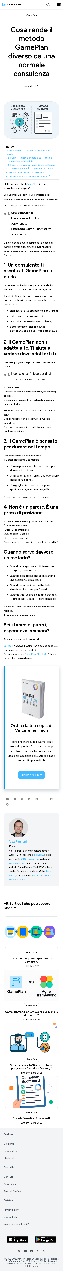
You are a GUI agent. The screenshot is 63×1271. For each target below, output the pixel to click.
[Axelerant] (12, 4)
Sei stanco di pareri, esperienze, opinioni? (29, 176)
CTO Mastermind (30, 858)
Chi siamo (9, 1143)
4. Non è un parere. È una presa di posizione (30, 168)
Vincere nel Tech (17, 863)
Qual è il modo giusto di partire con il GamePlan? (31, 960)
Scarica (7, 645)
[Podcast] (19, 1251)
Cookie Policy (11, 1216)
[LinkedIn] (31, 1251)
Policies (8, 1200)
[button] (48, 4)
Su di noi (8, 1134)
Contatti (9, 1167)
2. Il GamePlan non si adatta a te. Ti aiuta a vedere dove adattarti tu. (29, 159)
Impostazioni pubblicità (16, 1224)
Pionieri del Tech (40, 875)
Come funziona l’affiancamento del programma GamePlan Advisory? (31, 1066)
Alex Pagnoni (18, 841)
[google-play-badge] (45, 1239)
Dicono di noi (11, 1151)
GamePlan (31, 184)
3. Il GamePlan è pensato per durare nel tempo (31, 165)
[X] (44, 1251)
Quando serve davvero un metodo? (26, 172)
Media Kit (9, 1158)
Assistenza (10, 1183)
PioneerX (39, 854)
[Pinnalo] (36, 799)
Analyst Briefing (12, 1191)
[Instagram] (38, 1251)
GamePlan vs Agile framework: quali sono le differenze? (31, 1013)
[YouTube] (25, 1251)
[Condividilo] (14, 799)
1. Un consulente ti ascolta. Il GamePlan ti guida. (28, 152)
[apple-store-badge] (17, 1239)
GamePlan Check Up (36, 654)
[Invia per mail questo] (7, 799)
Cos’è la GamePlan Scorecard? (31, 1118)
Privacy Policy (11, 1209)
